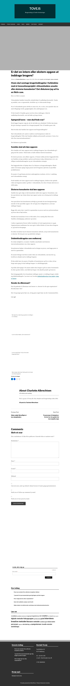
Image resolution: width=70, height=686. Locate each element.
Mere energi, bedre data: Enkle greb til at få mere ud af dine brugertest (22, 373)
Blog (23, 24)
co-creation (44, 616)
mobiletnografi (44, 621)
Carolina (48, 683)
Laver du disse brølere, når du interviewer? (21, 334)
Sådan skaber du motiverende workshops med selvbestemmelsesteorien (31, 605)
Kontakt (41, 24)
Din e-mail (15, 571)
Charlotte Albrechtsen (20, 79)
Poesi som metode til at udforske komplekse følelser (26, 592)
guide (42, 618)
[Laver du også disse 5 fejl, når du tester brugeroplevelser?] (22, 350)
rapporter (20, 624)
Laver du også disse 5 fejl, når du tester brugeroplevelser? (20, 353)
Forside (3, 24)
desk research (56, 616)
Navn (13, 461)
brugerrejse (29, 616)
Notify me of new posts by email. (20, 498)
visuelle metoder (47, 624)
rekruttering (25, 624)
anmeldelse (19, 616)
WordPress (33, 683)
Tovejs (35, 8)
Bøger (27, 24)
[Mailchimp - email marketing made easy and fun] (28, 581)
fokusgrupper (28, 618)
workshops (15, 627)
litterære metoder (33, 622)
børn (38, 616)
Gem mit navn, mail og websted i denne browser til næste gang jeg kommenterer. (33, 486)
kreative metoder (18, 622)
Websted (13, 476)
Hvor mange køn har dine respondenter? (24, 598)
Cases (18, 24)
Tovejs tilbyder (11, 24)
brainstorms (24, 616)
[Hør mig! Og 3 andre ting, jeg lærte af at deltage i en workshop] (22, 312)
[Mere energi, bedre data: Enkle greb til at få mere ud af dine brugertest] (22, 369)
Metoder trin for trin (17, 675)
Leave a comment (54, 79)
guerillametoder (37, 618)
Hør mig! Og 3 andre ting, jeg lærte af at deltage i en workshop (22, 315)
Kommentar (15, 440)
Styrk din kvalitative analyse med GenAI (23, 602)
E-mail (13, 468)
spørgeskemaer (36, 624)
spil (30, 624)
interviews (49, 619)
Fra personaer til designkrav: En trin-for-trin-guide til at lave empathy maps (51, 417)
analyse (14, 616)
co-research (50, 616)
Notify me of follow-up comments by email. (23, 492)
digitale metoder (17, 618)
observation (51, 621)
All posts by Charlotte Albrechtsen (28, 402)
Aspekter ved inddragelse (45, 79)
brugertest (34, 616)
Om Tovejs (34, 24)
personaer (14, 624)
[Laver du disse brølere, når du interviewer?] (22, 332)
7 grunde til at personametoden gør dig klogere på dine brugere (29, 595)
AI (11, 616)
